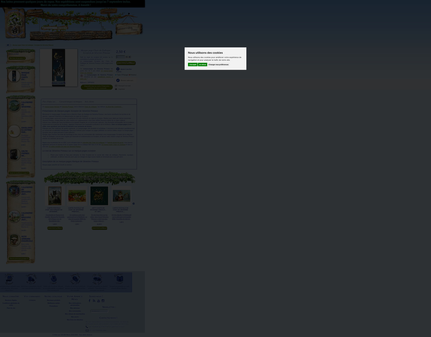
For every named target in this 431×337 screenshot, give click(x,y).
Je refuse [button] (202, 64)
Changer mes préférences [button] (219, 64)
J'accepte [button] (192, 64)
